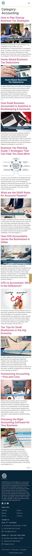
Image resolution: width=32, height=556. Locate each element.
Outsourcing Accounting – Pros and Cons (15, 375)
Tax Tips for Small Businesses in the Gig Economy (13, 330)
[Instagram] (5, 503)
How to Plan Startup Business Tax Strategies (15, 19)
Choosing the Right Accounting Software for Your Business (15, 422)
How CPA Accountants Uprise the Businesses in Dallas (15, 239)
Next (29, 468)
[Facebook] (8, 503)
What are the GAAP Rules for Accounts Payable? (15, 194)
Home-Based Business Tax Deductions (14, 61)
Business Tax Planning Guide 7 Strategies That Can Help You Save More (15, 150)
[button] (28, 3)
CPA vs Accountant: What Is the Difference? (16, 284)
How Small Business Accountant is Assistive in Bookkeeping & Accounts (16, 106)
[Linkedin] (2, 503)
